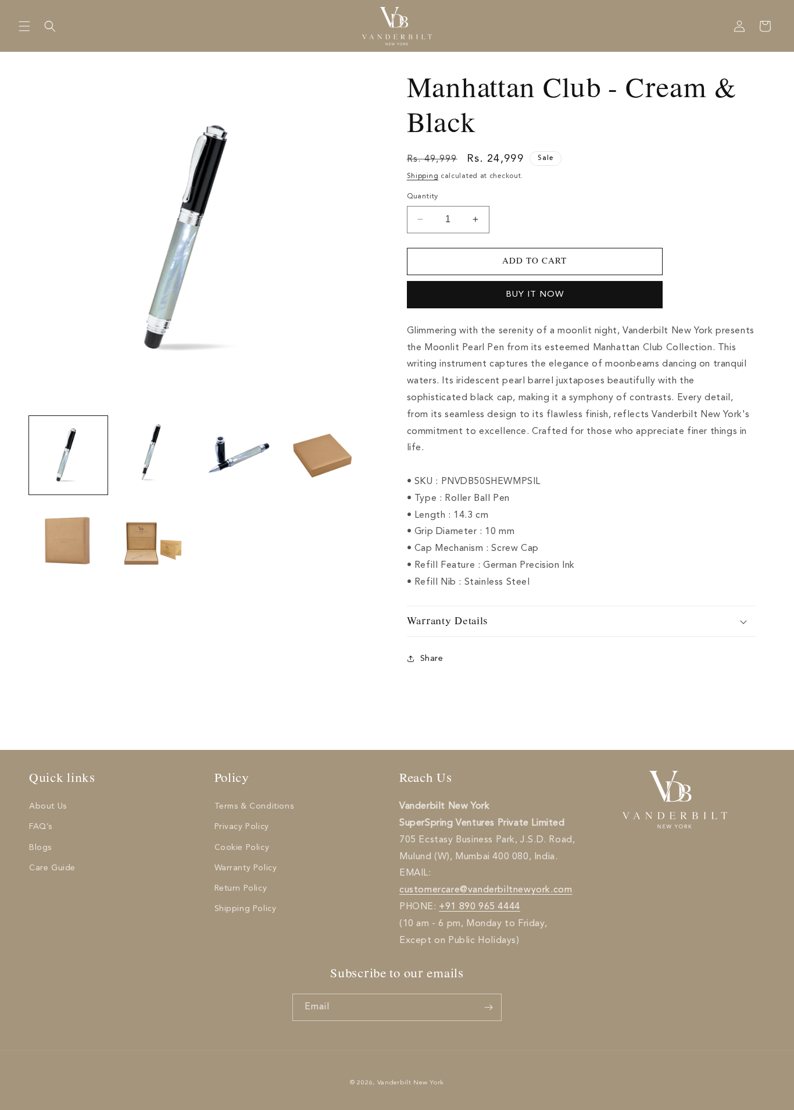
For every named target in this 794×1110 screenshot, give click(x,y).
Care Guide (52, 868)
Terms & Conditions (254, 806)
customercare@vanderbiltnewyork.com (485, 890)
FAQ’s (40, 827)
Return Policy (240, 888)
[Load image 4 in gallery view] (321, 455)
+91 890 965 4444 (479, 907)
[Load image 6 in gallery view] (152, 539)
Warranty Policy (245, 868)
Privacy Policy (241, 827)
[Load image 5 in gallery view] (68, 539)
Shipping (423, 176)
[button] (24, 26)
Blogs (40, 848)
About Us (48, 806)
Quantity (422, 196)
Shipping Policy (245, 909)
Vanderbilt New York (410, 1083)
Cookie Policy (242, 848)
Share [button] (432, 658)
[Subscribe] (488, 1007)
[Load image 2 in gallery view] (152, 455)
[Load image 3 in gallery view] (237, 455)
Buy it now (535, 294)
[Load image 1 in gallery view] (68, 455)
